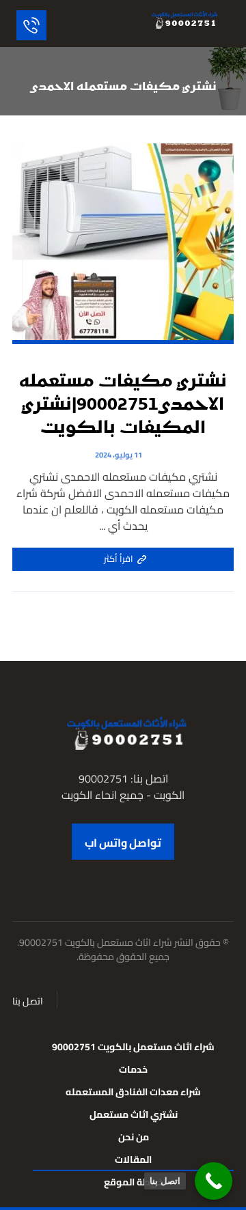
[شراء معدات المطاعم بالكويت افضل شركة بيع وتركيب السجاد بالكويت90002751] (182, 19)
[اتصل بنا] (213, 1181)
